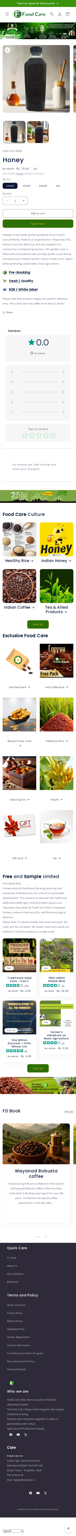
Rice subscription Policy (20, 1361)
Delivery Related (16, 1369)
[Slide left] (30, 1237)
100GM (10, 185)
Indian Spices (18, 799)
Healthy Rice (17, 561)
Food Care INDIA (32, 1509)
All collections (15, 1273)
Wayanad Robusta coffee (36, 1173)
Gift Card (17, 858)
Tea (55, 858)
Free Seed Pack (17, 687)
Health (55, 799)
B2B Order (13, 1281)
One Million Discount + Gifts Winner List (19, 1043)
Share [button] (9, 312)
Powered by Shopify (49, 1509)
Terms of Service (16, 1305)
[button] (7, 14)
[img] (14, 986)
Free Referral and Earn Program (25, 1353)
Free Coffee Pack (55, 687)
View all (38, 624)
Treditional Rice (54, 741)
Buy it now (38, 223)
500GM (43, 185)
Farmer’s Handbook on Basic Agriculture (56, 1035)
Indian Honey (54, 561)
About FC (12, 1265)
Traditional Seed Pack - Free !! (19, 979)
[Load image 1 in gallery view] (14, 132)
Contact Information (19, 1345)
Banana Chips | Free (19, 741)
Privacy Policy (14, 1313)
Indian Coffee (17, 607)
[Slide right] (46, 1237)
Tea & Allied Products (56, 609)
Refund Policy (15, 1321)
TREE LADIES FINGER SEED (56, 979)
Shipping (20, 173)
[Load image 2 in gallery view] (38, 132)
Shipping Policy (16, 1329)
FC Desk (11, 1257)
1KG (58, 185)
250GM (27, 185)
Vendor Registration (18, 1337)
